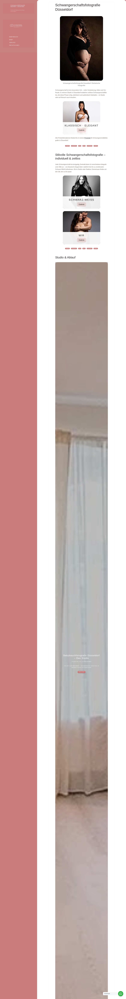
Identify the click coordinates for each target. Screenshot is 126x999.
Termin (67, 145)
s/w (80, 145)
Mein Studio (81, 671)
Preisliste (87, 138)
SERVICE (12, 42)
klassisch (74, 145)
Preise (95, 145)
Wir (84, 145)
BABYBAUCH (13, 37)
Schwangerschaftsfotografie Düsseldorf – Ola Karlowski (18, 6)
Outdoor (89, 145)
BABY (11, 39)
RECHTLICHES (14, 45)
